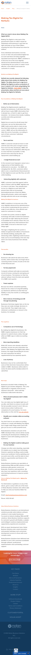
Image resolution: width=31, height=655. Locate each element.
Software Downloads (15, 599)
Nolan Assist (15, 617)
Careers (15, 603)
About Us (16, 585)
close (28, 653)
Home (2, 8)
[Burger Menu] (27, 3)
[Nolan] (6, 2)
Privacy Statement (15, 608)
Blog (13, 8)
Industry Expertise (15, 580)
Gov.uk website (23, 412)
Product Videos (15, 601)
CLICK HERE (17, 88)
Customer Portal (15, 613)
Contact (15, 589)
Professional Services (15, 582)
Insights (8, 8)
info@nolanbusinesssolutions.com (16, 495)
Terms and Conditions (15, 606)
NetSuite (15, 575)
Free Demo (15, 573)
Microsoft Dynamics (15, 578)
